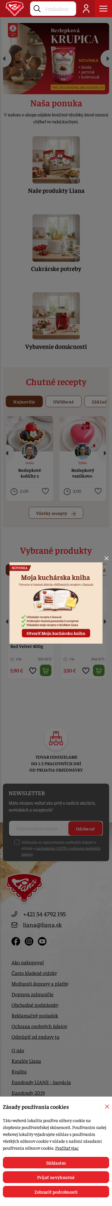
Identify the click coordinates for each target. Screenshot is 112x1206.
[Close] (106, 558)
